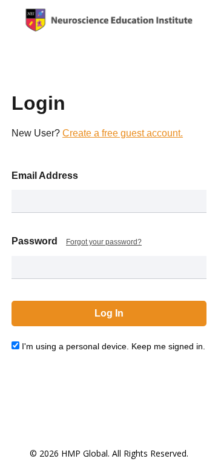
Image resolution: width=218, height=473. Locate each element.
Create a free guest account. (122, 133)
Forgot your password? (104, 242)
